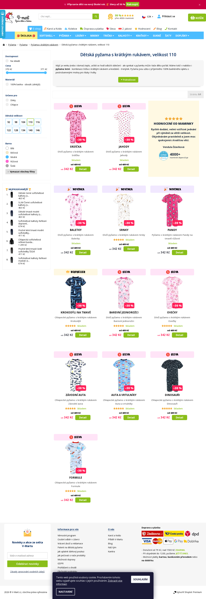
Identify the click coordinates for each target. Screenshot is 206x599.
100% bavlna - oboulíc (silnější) (25, 84)
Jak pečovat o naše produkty (71, 555)
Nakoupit (132, 4)
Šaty (168, 35)
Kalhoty (124, 35)
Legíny (80, 35)
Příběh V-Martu (115, 539)
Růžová (14, 161)
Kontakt (172, 28)
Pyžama (64, 35)
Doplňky (182, 35)
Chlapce (14, 104)
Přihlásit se (168, 16)
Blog (159, 28)
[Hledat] (95, 16)
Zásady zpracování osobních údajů (27, 571)
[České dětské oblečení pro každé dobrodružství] (4, 44)
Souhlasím (140, 579)
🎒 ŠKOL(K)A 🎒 (26, 35)
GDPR (60, 563)
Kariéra (111, 551)
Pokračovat (129, 79)
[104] (23, 122)
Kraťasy (141, 35)
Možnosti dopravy (66, 559)
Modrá (13, 157)
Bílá (12, 148)
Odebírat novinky (27, 564)
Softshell (46, 35)
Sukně (157, 35)
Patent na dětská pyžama (70, 547)
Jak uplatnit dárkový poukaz (71, 551)
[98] (16, 122)
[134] (23, 130)
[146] (38, 130)
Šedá (13, 165)
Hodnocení (144, 28)
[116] (38, 122)
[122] (9, 130)
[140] (30, 130)
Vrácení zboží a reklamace (70, 543)
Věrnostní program (67, 535)
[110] (30, 122)
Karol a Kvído (54, 28)
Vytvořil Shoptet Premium (189, 592)
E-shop (37, 28)
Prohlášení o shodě (67, 567)
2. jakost (127, 28)
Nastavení (65, 591)
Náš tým (112, 547)
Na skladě (15, 61)
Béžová (14, 152)
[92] (9, 122)
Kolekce (72, 28)
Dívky (13, 100)
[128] (16, 130)
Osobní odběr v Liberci (68, 539)
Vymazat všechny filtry (22, 171)
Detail (83, 169)
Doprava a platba (93, 28)
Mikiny (94, 35)
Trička (108, 35)
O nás (111, 529)
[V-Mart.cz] (16, 17)
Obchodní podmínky (67, 571)
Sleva (113, 28)
